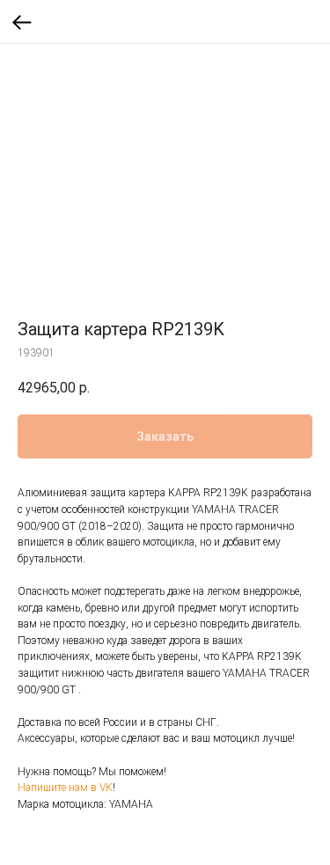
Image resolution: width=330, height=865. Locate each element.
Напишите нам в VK (65, 787)
